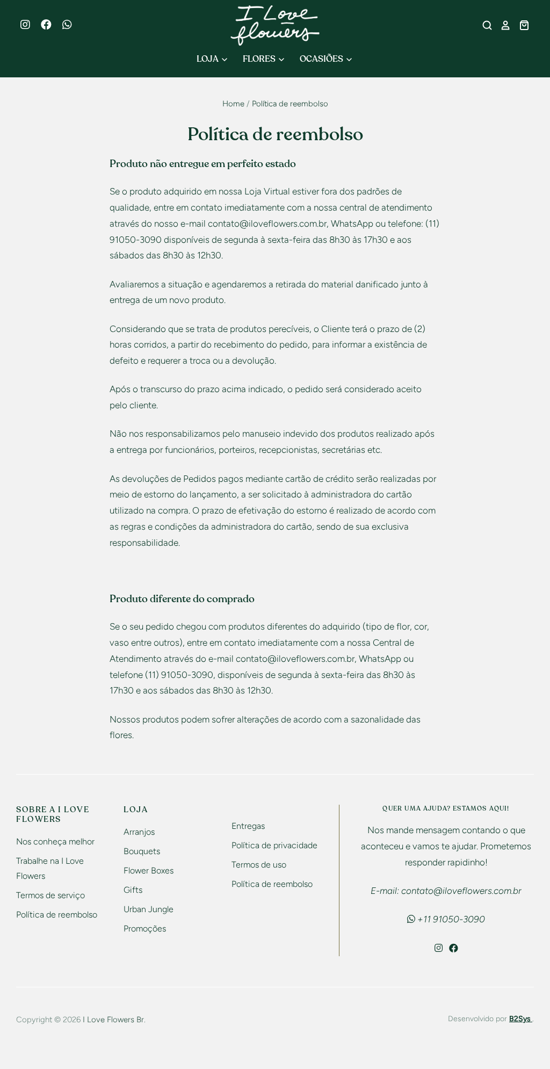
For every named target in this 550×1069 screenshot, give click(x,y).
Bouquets (142, 851)
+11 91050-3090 (450, 919)
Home (233, 104)
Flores (260, 59)
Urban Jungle (148, 909)
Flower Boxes (148, 870)
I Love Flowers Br (113, 1019)
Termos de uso (258, 864)
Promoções (145, 928)
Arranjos (139, 832)
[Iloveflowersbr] (30, 26)
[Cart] (520, 25)
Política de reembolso (56, 914)
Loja (208, 59)
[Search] (483, 25)
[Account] (502, 25)
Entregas (248, 826)
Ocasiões (322, 59)
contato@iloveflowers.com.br (267, 223)
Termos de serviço (50, 895)
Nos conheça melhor (55, 841)
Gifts (133, 890)
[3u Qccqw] (72, 26)
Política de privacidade (274, 845)
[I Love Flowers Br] (275, 25)
